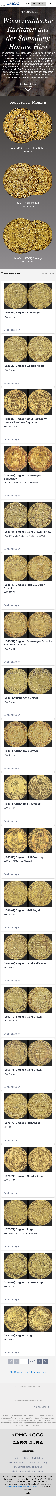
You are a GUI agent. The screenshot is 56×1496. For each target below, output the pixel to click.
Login (27, 4)
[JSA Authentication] (36, 1443)
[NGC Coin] (14, 3)
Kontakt (40, 1471)
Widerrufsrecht (16, 1462)
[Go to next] (39, 1361)
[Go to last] (45, 1361)
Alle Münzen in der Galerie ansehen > (28, 1372)
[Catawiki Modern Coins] (25, 1407)
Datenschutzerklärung (36, 1462)
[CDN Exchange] (11, 1407)
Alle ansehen (40, 1407)
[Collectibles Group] (28, 1450)
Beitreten (38, 4)
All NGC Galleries (29, 12)
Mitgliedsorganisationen (23, 1471)
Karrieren (17, 1458)
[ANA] (14, 1391)
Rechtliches (37, 1458)
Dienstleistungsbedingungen (28, 1467)
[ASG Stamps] (20, 1443)
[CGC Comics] (36, 1435)
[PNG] (28, 1391)
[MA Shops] (42, 1391)
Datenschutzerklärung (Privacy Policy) (22, 1486)
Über (26, 1458)
